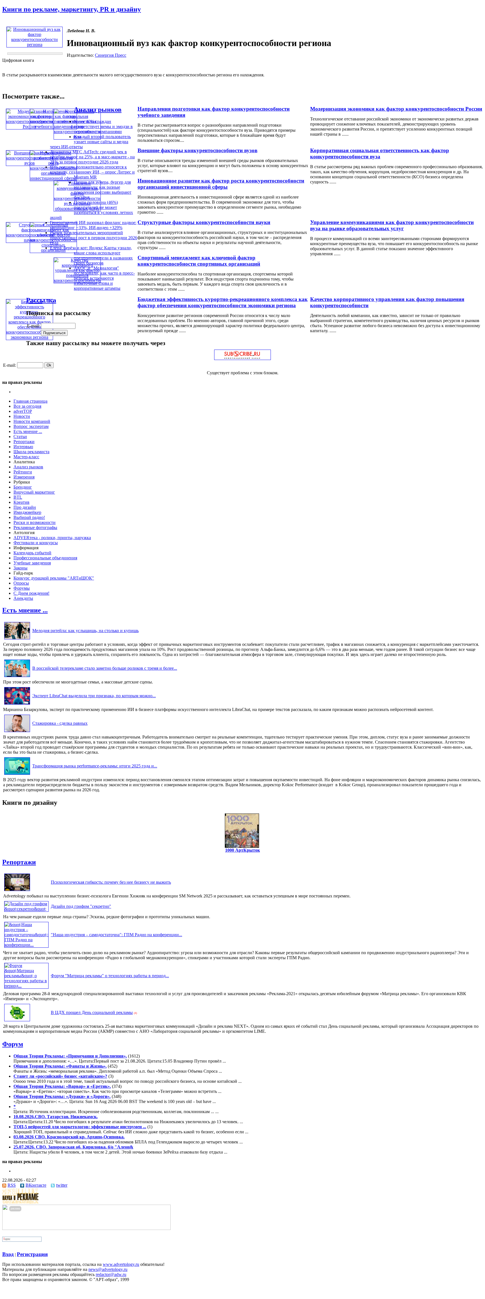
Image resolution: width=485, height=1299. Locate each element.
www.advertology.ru (121, 1264)
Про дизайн (24, 507)
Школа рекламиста (31, 451)
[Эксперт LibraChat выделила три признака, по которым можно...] (17, 704)
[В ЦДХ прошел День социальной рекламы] (17, 1021)
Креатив (21, 502)
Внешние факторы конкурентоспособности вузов (197, 150)
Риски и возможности (34, 522)
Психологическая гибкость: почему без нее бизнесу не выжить (111, 882)
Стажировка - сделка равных (60, 723)
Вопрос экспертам (31, 426)
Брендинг (22, 487)
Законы (20, 568)
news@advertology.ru (107, 1269)
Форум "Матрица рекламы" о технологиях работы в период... (110, 975)
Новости (21, 416)
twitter (61, 1185)
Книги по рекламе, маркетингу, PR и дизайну (71, 9)
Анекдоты (23, 598)
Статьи (20, 436)
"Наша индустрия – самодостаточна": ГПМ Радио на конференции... (116, 934)
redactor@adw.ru (111, 1274)
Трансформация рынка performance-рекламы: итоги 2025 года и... (94, 766)
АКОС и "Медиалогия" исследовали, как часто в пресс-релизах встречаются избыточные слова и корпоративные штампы (104, 278)
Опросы (21, 583)
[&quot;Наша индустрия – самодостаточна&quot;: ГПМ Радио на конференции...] (26, 944)
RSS (12, 1185)
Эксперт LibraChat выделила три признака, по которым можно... (94, 695)
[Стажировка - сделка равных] (17, 732)
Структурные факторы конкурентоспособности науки (204, 222)
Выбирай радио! (29, 517)
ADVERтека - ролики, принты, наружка (52, 537)
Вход (8, 1254)
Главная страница (30, 401)
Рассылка (41, 300)
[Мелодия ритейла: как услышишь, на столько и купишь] (17, 639)
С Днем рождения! (31, 593)
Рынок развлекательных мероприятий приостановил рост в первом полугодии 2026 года (93, 237)
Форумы (21, 588)
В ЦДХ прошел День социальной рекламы (92, 1012)
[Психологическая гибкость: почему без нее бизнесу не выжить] (17, 890)
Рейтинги (22, 472)
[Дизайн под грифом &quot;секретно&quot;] (26, 908)
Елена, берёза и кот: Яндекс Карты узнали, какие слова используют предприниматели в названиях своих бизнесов (91, 255)
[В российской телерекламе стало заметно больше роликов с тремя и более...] (17, 676)
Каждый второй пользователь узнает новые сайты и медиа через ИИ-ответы (90, 141)
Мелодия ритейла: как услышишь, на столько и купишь (85, 630)
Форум (12, 1044)
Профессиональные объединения (45, 557)
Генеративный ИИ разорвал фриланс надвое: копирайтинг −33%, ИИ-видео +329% (93, 225)
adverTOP (22, 411)
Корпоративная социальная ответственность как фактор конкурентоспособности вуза (379, 153)
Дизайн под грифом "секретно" (81, 906)
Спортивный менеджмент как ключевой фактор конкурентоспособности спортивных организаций (199, 261)
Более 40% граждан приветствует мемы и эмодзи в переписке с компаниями (103, 126)
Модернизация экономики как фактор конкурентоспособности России (396, 109)
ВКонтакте (36, 1185)
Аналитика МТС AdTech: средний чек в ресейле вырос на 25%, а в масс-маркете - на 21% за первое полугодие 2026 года (92, 156)
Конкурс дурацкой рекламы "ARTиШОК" (53, 578)
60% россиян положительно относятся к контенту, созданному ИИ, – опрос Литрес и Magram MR (92, 172)
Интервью (23, 446)
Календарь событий (32, 552)
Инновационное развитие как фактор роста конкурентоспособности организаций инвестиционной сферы (221, 184)
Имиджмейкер (27, 512)
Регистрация (32, 1254)
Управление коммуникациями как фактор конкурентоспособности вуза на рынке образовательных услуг (392, 225)
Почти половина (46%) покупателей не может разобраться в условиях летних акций (91, 210)
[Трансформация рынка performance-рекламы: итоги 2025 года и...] (17, 774)
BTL (17, 497)
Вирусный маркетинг (34, 492)
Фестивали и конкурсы (35, 542)
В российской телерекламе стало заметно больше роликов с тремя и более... (104, 668)
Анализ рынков (98, 109)
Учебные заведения (32, 562)
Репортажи (24, 441)
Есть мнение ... (27, 431)
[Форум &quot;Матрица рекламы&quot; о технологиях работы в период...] (26, 985)
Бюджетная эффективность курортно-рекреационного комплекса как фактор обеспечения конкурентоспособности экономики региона (223, 302)
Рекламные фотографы (35, 527)
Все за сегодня (27, 406)
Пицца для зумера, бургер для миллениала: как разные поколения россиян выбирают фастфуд (102, 190)
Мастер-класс (26, 456)
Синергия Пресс (110, 55)
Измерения (24, 477)
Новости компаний (31, 421)
